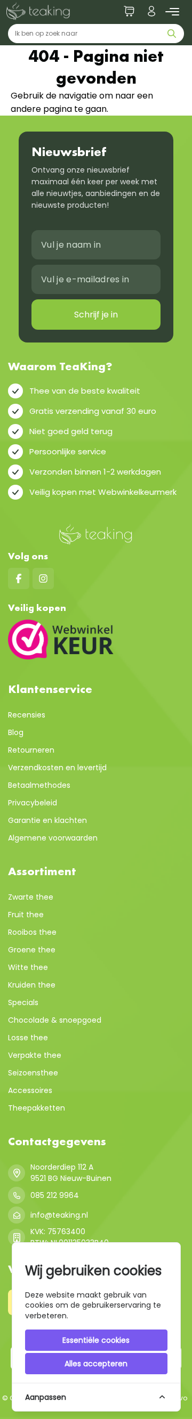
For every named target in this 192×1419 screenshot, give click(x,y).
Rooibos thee (32, 932)
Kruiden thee (31, 985)
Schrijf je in (96, 314)
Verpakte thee (34, 1055)
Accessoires (30, 1090)
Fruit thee (26, 914)
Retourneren (31, 750)
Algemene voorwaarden (53, 838)
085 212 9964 (54, 1195)
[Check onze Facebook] (18, 578)
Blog (15, 732)
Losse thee (28, 1037)
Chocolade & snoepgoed (54, 1020)
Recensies (26, 715)
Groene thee (31, 949)
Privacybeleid (32, 802)
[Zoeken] (174, 33)
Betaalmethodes (39, 785)
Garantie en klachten (47, 820)
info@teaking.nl (59, 1215)
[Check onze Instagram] (43, 578)
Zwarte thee (30, 897)
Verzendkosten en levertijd (57, 767)
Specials (23, 1002)
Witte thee (28, 967)
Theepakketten (36, 1108)
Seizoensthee (33, 1072)
